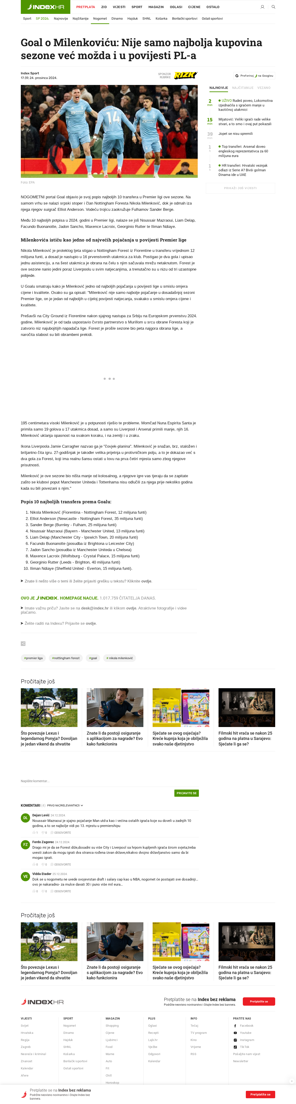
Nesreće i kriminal (33, 1054)
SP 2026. (42, 19)
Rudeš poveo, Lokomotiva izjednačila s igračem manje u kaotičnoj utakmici (246, 105)
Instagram (247, 1040)
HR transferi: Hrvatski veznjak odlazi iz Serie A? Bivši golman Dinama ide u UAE (243, 170)
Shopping (112, 1025)
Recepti (153, 1033)
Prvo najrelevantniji (63, 805)
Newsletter (240, 1061)
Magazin (113, 1018)
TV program (199, 1033)
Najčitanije (81, 19)
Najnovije (61, 19)
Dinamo (117, 19)
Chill (109, 1075)
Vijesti (119, 7)
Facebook (247, 1025)
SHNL (146, 19)
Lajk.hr (153, 1040)
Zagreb (26, 1047)
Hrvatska (27, 1033)
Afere (24, 1075)
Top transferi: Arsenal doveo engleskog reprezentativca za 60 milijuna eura (243, 151)
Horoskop (112, 1082)
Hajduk (132, 19)
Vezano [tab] (264, 88)
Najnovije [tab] (219, 88)
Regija (25, 1040)
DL (25, 818)
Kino (194, 1040)
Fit (107, 1068)
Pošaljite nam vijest (246, 1054)
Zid (104, 7)
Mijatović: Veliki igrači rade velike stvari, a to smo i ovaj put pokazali (245, 121)
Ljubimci (111, 1040)
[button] (26, 706)
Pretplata (85, 7)
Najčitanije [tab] (243, 88)
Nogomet (100, 19)
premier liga (33, 658)
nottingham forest (66, 658)
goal (93, 658)
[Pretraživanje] (271, 7)
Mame (110, 1054)
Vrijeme (196, 1047)
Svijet (24, 1025)
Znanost (26, 1061)
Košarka (161, 19)
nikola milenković (119, 658)
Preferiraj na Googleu (256, 75)
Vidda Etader (41, 874)
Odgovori (154, 1054)
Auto (109, 1061)
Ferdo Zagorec (43, 842)
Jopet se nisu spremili (236, 134)
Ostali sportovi (212, 19)
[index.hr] (45, 7)
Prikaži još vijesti (240, 188)
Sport (137, 7)
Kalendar (27, 1068)
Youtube (246, 1033)
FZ (25, 844)
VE (25, 876)
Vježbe (152, 1047)
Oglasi (176, 7)
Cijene (194, 7)
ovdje (131, 608)
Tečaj (194, 1025)
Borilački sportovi (184, 19)
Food (109, 1047)
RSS (193, 1054)
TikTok (245, 1047)
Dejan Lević (40, 815)
